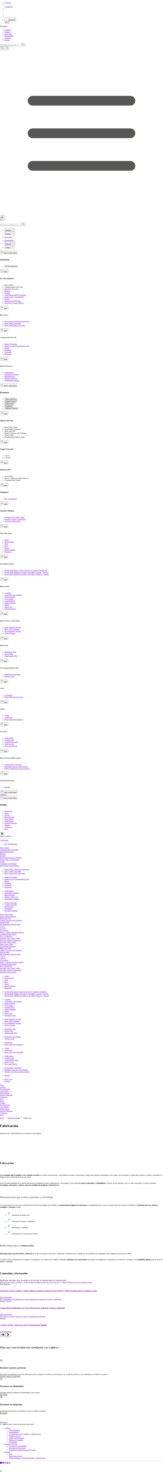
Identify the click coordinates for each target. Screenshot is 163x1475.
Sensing (7, 293)
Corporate (7, 352)
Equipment (8, 406)
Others (6, 605)
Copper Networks (10, 401)
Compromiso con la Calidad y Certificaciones (25, 1434)
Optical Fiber (4, 922)
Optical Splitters (10, 603)
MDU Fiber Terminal (11, 629)
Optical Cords (9, 676)
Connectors (8, 695)
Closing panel (9, 740)
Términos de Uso (15, 1436)
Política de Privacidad (16, 1438)
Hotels (6, 348)
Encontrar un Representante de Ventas (22, 1450)
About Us (7, 38)
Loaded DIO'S (9, 601)
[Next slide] (8, 1335)
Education (8, 354)
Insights (7, 40)
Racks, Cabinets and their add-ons (12, 932)
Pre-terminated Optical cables (10, 924)
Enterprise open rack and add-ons (16, 767)
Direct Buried (9, 542)
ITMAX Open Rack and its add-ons (17, 769)
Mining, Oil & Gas (11, 378)
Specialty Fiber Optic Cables (14, 517)
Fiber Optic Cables (6, 914)
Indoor (6, 548)
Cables (6, 716)
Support (7, 825)
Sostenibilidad (14, 1432)
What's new (8, 811)
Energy (7, 299)
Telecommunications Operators (15, 295)
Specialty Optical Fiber (12, 521)
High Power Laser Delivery (14, 303)
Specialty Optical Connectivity (15, 519)
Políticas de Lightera (16, 1440)
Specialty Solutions (11, 408)
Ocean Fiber (8, 654)
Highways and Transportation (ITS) (16, 346)
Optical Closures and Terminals (11, 920)
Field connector (9, 597)
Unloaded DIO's (10, 609)
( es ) (7, 22)
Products (7, 32)
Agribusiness (9, 372)
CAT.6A (3, 928)
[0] (2, 219)
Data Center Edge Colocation (14, 325)
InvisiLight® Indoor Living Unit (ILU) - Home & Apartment (25, 570)
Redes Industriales (14, 1118)
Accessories (4, 930)
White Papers (9, 821)
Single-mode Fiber (10, 656)
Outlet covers (9, 744)
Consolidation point (11, 742)
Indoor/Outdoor (9, 550)
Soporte (7, 1452)
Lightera (7, 1428)
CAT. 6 (2, 926)
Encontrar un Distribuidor (18, 1446)
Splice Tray (8, 607)
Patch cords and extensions (13, 697)
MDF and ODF (5, 918)
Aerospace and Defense (12, 301)
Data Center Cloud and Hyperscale (16, 321)
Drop (6, 544)
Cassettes (7, 593)
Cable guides (9, 738)
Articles (7, 815)
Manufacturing (9, 376)
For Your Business (11, 266)
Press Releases (9, 817)
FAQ (6, 829)
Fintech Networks (10, 344)
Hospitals (7, 350)
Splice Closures (9, 633)
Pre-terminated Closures (12, 631)
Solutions (7, 30)
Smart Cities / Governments (14, 297)
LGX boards (8, 599)
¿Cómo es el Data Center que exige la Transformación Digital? (23, 1325)
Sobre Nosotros (14, 1430)
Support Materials (10, 823)
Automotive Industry (11, 374)
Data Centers (4, 848)
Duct (6, 546)
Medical (7, 291)
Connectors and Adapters (13, 595)
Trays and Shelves (10, 746)
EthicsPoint (13, 1442)
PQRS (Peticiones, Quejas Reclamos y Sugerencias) (27, 1458)
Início (2, 1118)
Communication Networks (9, 850)
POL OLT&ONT (10, 499)
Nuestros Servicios (11, 1444)
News (6, 813)
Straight (7, 787)
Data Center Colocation (12, 323)
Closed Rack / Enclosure (13, 765)
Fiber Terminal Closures (12, 627)
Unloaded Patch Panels (8, 934)
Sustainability (9, 36)
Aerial (6, 540)
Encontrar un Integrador (17, 1448)
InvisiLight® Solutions (8, 916)
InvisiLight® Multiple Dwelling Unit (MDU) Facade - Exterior (26, 572)
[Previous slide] (2, 1335)
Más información (6, 1297)
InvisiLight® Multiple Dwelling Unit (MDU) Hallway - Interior (26, 574)
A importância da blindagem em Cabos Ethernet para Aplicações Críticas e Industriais (32, 1308)
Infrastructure (9, 404)
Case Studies (8, 819)
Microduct (8, 552)
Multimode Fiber (10, 652)
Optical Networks (10, 399)
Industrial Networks (7, 852)
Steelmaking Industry (11, 380)
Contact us (8, 827)
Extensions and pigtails (12, 674)
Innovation (8, 34)
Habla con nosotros (15, 1456)
